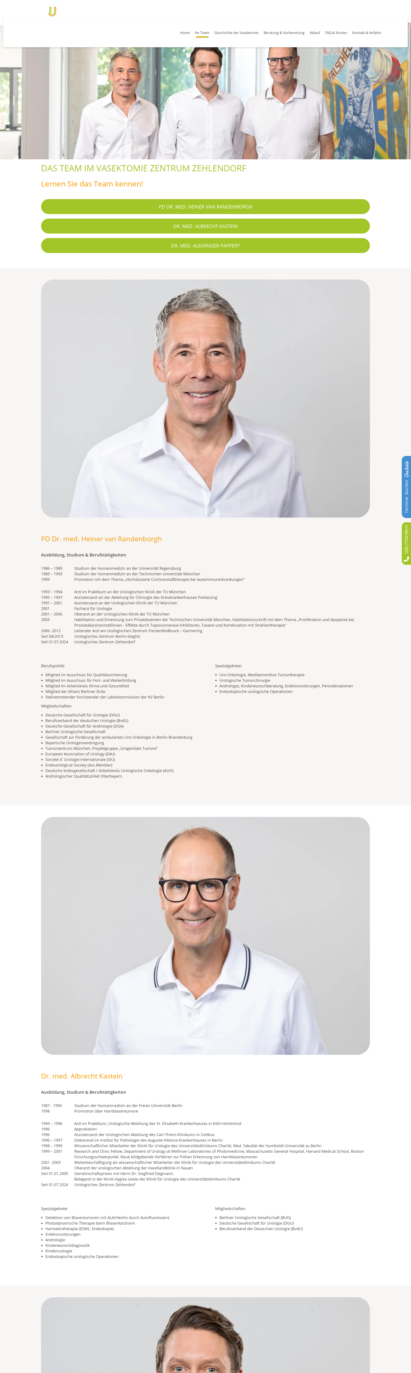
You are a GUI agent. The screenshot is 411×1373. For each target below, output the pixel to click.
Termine (406, 496)
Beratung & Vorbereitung (279, 30)
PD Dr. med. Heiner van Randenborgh (205, 217)
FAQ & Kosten (334, 30)
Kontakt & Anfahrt (366, 30)
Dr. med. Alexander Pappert (205, 256)
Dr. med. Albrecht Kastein (205, 237)
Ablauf (312, 30)
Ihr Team (195, 30)
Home (177, 30)
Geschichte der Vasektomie (231, 30)
